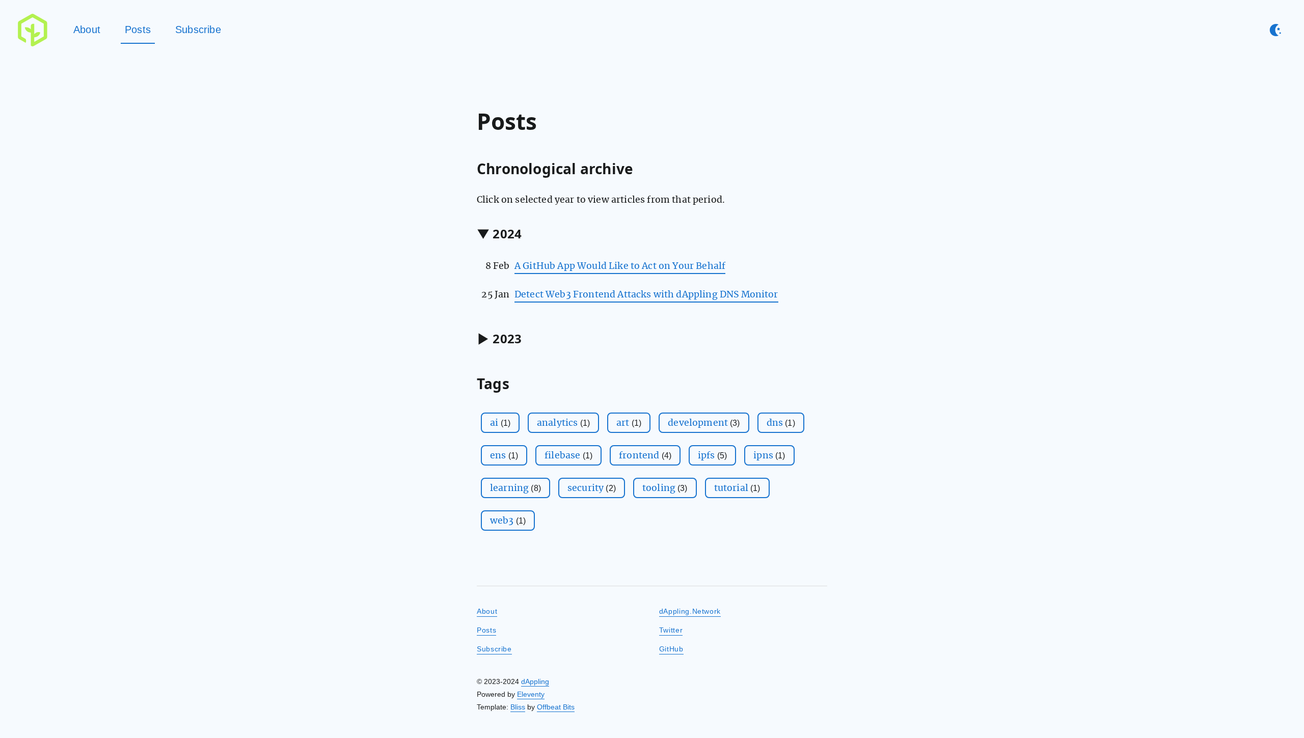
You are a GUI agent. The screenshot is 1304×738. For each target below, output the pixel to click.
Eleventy (531, 694)
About (86, 29)
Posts (138, 29)
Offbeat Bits (556, 707)
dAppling (535, 681)
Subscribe (198, 29)
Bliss (517, 707)
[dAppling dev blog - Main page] (32, 30)
